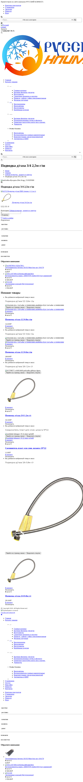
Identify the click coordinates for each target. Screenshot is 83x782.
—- (11, 102)
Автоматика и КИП (21, 139)
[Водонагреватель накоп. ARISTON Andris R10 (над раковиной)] (43, 274)
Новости (8, 11)
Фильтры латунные (21, 100)
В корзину (5, 215)
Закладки (8, 9)
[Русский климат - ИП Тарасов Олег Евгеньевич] (7, 27)
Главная (8, 80)
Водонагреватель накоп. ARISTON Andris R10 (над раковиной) (28, 276)
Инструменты (19, 108)
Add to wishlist (8, 218)
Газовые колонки (20, 90)
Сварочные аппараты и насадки (25, 96)
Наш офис (9, 146)
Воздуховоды (19, 94)
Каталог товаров (11, 82)
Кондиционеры (19, 104)
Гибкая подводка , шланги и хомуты (22, 210)
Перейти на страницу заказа (15, 307)
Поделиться (5, 220)
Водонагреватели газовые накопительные (29, 135)
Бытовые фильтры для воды (24, 92)
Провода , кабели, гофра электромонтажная (30, 98)
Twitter (10, 612)
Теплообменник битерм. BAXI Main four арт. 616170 (24, 267)
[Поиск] (75, 20)
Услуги (7, 144)
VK (14, 612)
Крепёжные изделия (21, 110)
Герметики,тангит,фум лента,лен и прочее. (29, 122)
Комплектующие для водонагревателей (28, 137)
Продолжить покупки (33, 307)
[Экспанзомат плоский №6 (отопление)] (43, 282)
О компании (9, 7)
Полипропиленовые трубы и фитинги (28, 120)
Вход (7, 13)
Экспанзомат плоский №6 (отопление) (19, 284)
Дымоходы (18, 124)
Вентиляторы (19, 106)
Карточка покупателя (13, 5)
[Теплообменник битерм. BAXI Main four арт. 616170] (43, 266)
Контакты (8, 150)
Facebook (4, 612)
